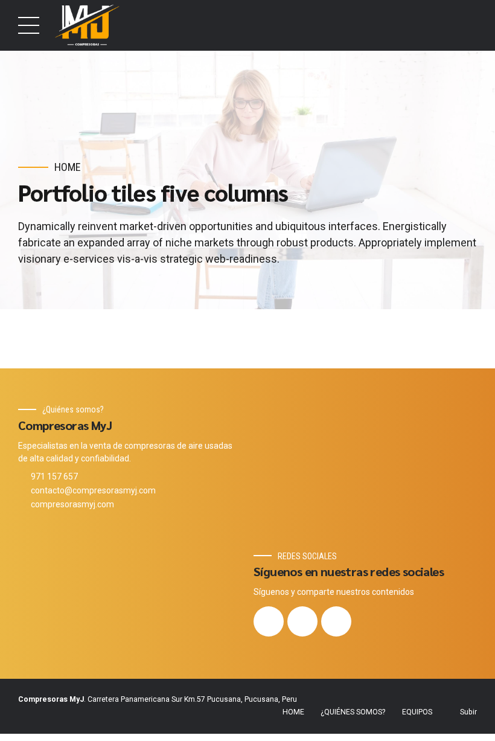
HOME (293, 712)
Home (67, 167)
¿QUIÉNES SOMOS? (353, 712)
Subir (468, 712)
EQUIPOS (417, 712)
